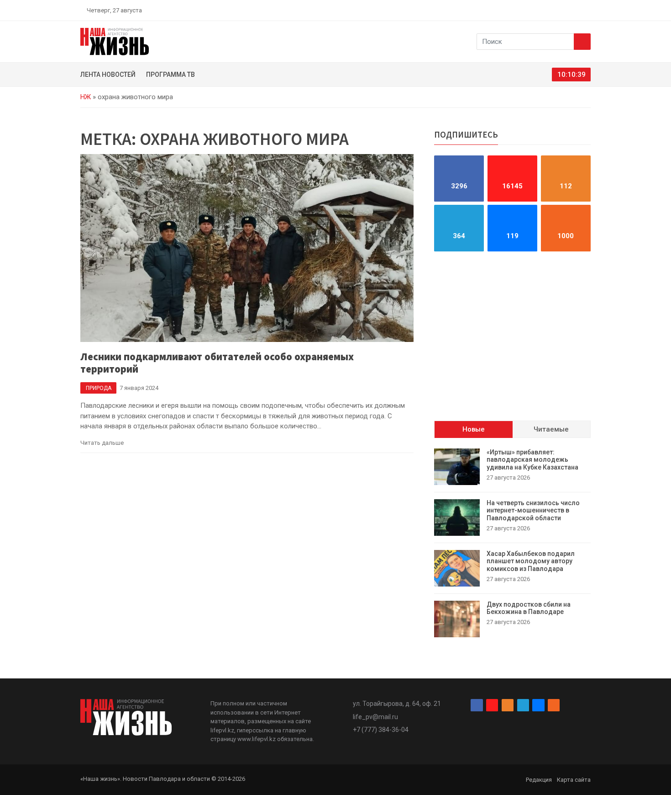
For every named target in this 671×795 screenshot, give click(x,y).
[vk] (576, 10)
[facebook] (534, 10)
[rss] (587, 10)
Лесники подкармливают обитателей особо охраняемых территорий (217, 362)
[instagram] (544, 10)
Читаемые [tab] (551, 430)
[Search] (582, 41)
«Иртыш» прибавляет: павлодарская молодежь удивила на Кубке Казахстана (532, 459)
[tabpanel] (512, 542)
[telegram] (566, 10)
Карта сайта (574, 779)
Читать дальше (102, 442)
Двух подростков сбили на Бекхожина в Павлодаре (529, 608)
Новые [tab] (473, 430)
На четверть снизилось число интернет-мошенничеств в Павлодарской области (533, 510)
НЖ (85, 97)
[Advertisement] (512, 336)
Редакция (539, 779)
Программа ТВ (170, 74)
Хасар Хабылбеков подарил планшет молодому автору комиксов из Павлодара (531, 561)
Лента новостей (108, 74)
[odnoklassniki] (555, 10)
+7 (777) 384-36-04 (381, 729)
